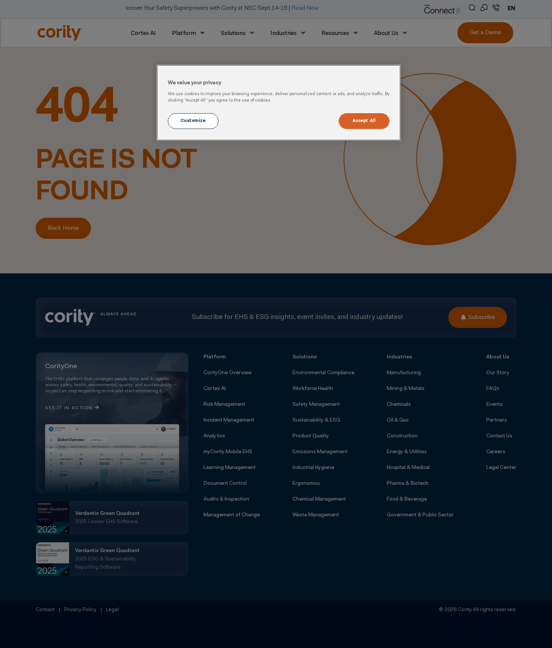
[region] (279, 103)
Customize (193, 120)
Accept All (364, 120)
